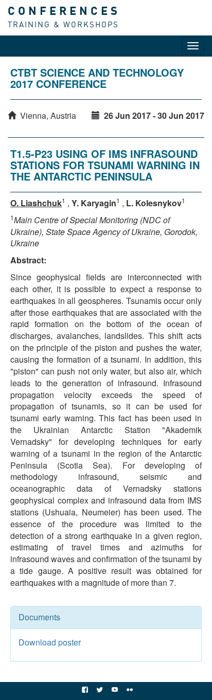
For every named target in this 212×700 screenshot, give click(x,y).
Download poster (50, 642)
